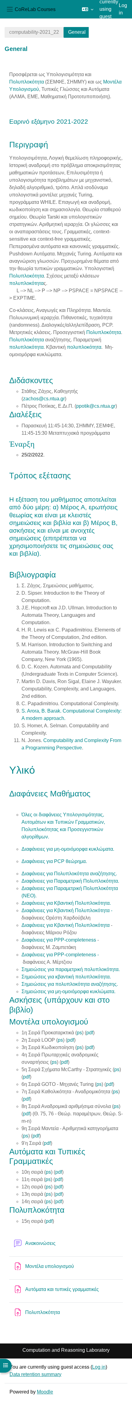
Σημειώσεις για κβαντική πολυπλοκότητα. (66, 976)
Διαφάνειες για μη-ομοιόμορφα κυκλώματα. (67, 849)
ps (79, 1032)
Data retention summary (35, 1374)
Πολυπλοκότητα (26, 81)
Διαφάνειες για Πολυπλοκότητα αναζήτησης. (69, 873)
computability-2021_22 (34, 32)
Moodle (45, 1391)
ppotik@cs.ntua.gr (95, 406)
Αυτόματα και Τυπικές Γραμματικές (47, 1156)
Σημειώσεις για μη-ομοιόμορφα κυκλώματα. (68, 991)
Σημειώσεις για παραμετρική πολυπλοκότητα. (70, 969)
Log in (123, 9)
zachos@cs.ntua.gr (44, 398)
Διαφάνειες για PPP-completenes (57, 940)
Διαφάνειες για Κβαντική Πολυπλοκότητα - (66, 910)
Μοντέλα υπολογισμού (48, 1021)
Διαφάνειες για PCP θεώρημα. (54, 861)
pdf (89, 1032)
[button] (87, 9)
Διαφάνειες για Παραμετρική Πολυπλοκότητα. (70, 881)
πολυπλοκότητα (26, 283)
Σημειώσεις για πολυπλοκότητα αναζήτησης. (69, 984)
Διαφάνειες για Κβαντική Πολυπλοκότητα (65, 925)
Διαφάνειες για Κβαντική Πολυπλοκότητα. (66, 903)
